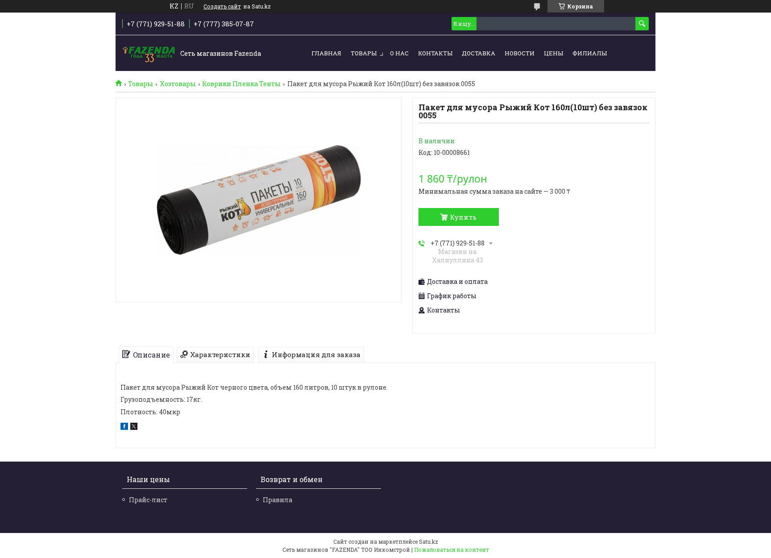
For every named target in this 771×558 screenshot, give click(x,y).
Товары (364, 53)
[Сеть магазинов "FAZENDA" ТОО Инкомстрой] (149, 53)
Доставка (478, 53)
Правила (277, 500)
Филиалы (589, 53)
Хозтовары (178, 84)
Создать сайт (222, 6)
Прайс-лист (148, 500)
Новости (520, 53)
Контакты (435, 53)
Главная (326, 53)
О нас (399, 53)
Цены (553, 53)
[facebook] (124, 427)
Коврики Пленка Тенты (241, 84)
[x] (133, 427)
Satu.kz (428, 541)
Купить (463, 216)
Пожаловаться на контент (451, 549)
